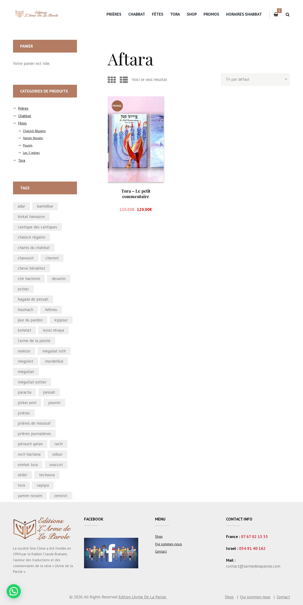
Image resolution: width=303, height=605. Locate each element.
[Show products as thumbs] (112, 80)
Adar (21, 206)
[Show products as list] (124, 80)
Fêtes (157, 14)
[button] (14, 591)
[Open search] (287, 14)
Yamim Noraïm (33, 138)
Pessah (49, 392)
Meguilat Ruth (54, 351)
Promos (211, 14)
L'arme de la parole (34, 340)
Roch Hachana (29, 454)
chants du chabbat (34, 247)
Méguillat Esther (32, 382)
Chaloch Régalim (34, 131)
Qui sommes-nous (168, 544)
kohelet (24, 330)
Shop (192, 14)
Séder (22, 474)
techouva (47, 474)
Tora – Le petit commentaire (135, 193)
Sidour (57, 454)
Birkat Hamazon (31, 216)
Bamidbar (45, 206)
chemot (52, 258)
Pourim (27, 145)
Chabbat (136, 14)
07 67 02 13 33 (254, 536)
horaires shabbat (244, 14)
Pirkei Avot (27, 402)
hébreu (51, 309)
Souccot (56, 464)
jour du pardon (30, 320)
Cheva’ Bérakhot (31, 268)
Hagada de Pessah (33, 299)
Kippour (61, 320)
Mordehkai (54, 361)
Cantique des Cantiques (37, 227)
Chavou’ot (26, 258)
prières (24, 413)
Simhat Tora (28, 464)
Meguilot (25, 361)
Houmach (25, 309)
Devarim (59, 278)
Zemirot (60, 495)
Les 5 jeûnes (31, 153)
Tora (175, 14)
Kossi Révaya (53, 330)
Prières (114, 14)
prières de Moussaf (34, 423)
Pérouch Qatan (30, 443)
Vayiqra (43, 485)
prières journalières (34, 433)
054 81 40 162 (252, 548)
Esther (23, 289)
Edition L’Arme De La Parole (143, 597)
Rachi (58, 443)
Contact (161, 551)
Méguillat (26, 371)
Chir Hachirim (29, 278)
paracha (24, 392)
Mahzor (24, 351)
